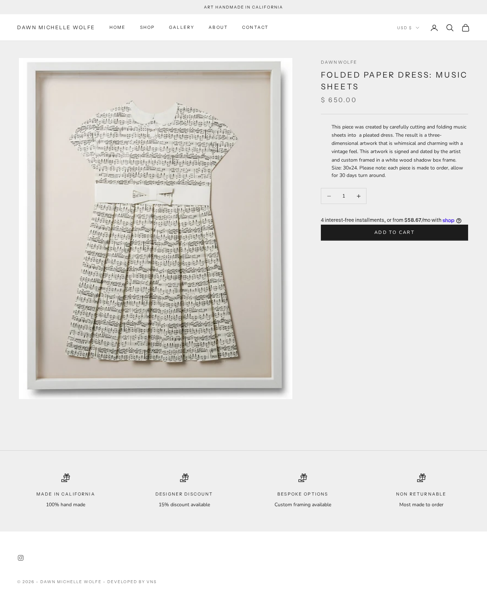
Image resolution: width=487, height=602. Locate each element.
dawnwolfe (339, 62)
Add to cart (394, 232)
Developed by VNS (132, 581)
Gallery (181, 27)
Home (117, 27)
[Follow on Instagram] (20, 557)
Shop (147, 27)
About (218, 27)
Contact (255, 27)
